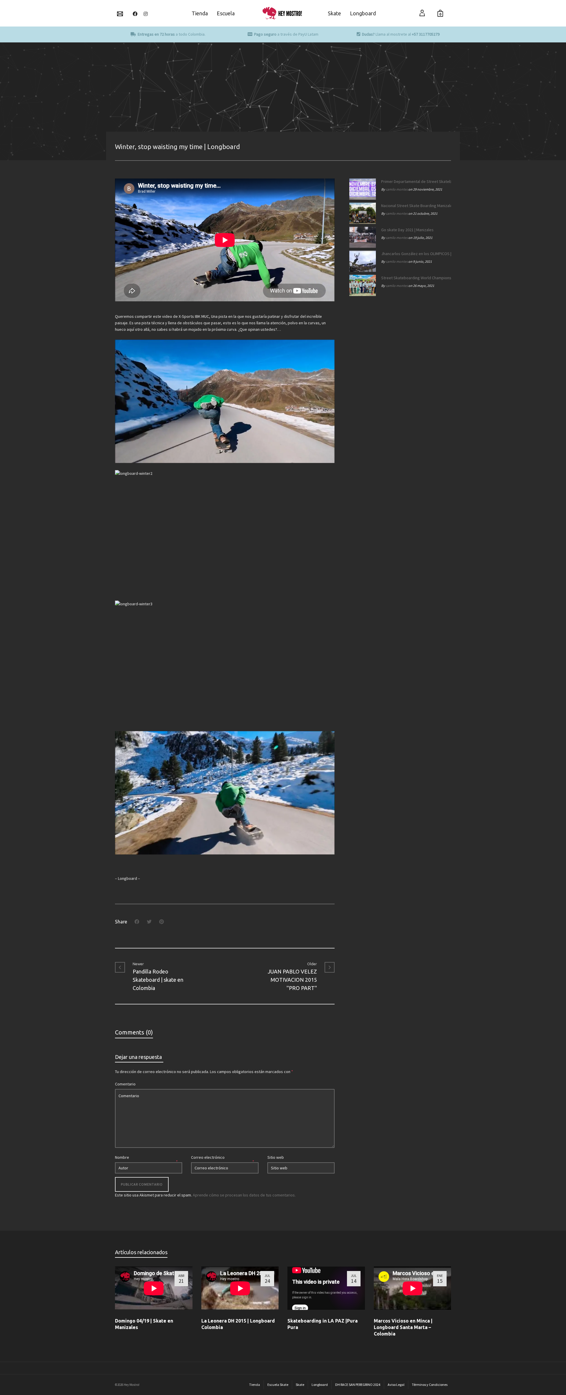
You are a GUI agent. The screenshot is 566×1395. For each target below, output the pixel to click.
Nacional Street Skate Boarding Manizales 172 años (414, 205)
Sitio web (275, 1157)
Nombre (122, 1157)
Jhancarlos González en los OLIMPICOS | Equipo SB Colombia (414, 253)
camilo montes (397, 189)
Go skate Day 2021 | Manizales (407, 229)
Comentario (125, 1084)
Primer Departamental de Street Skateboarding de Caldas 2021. (414, 181)
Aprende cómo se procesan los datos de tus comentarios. (244, 1195)
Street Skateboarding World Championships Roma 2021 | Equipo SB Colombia (414, 277)
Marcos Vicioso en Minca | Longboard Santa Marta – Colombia (403, 1327)
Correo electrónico (208, 1157)
